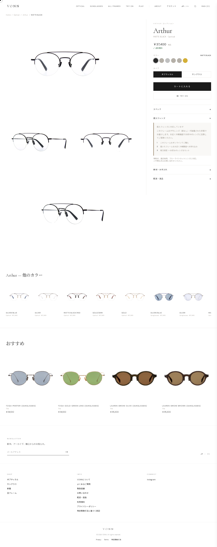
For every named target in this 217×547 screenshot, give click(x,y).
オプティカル (167, 74)
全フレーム (12, 493)
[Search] (195, 6)
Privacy (98, 540)
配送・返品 (82, 497)
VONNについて (83, 479)
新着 (9, 488)
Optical (17, 15)
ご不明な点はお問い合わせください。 (168, 161)
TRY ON (130, 6)
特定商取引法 (116, 540)
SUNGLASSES (96, 6)
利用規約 (81, 502)
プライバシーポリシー (86, 506)
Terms (106, 540)
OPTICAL (80, 6)
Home (8, 15)
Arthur (25, 15)
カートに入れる (182, 86)
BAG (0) (206, 6)
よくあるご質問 (83, 484)
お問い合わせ (83, 493)
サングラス (197, 74)
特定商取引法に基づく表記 (88, 511)
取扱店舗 (81, 488)
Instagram (151, 479)
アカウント (171, 6)
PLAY (141, 6)
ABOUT (158, 6)
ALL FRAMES (114, 6)
